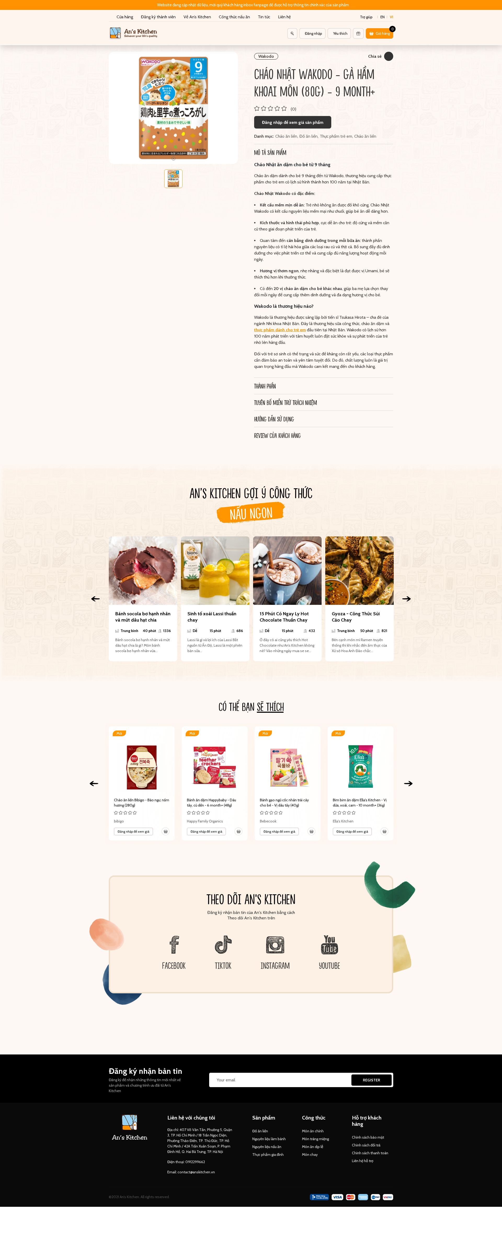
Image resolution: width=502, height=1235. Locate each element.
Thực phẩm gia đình (268, 1154)
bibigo (119, 821)
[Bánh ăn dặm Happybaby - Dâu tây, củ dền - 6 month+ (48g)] (215, 783)
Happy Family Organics (205, 821)
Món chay (310, 1154)
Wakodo (266, 56)
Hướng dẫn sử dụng (274, 419)
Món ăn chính (313, 1131)
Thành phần (265, 386)
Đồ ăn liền (308, 136)
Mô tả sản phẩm (270, 152)
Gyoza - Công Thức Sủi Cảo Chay (356, 617)
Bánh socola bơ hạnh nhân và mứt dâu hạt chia (142, 617)
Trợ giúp (366, 17)
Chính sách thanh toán (370, 1153)
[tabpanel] (173, 108)
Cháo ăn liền (286, 136)
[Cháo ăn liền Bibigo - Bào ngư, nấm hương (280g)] (142, 783)
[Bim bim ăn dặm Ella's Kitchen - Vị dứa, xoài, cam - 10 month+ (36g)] (360, 783)
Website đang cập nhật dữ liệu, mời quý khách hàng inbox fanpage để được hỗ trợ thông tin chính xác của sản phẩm (253, 5)
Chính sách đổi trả (366, 1145)
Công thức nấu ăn (234, 16)
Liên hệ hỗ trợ (362, 1160)
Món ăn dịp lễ (312, 1146)
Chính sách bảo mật (368, 1137)
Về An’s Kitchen (197, 16)
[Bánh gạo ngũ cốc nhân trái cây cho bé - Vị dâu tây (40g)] (288, 783)
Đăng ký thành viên (158, 16)
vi (391, 17)
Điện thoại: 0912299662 (186, 1161)
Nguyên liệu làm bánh (269, 1139)
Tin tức (264, 16)
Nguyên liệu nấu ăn (266, 1146)
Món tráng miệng (315, 1139)
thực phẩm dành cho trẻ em (280, 329)
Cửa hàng (125, 16)
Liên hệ (284, 16)
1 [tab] (173, 158)
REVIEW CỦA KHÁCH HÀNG (277, 435)
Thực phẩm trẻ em (336, 136)
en (382, 17)
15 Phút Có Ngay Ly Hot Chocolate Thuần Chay (284, 617)
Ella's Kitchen (343, 821)
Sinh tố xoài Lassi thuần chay (211, 617)
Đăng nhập (313, 33)
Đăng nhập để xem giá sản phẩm (292, 122)
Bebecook (268, 821)
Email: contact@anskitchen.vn (191, 1172)
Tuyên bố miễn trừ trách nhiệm (285, 402)
